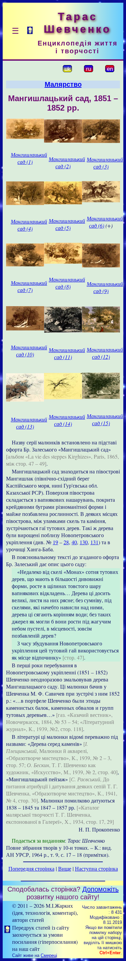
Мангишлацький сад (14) (67, 420)
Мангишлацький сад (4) (29, 225)
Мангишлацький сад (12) (105, 353)
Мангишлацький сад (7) (29, 286)
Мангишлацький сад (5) (67, 224)
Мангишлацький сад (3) (105, 163)
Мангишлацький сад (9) (105, 287)
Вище (64, 868)
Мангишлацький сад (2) (67, 162)
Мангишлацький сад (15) (105, 419)
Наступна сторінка (96, 868)
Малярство (63, 84)
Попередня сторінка (31, 868)
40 (74, 542)
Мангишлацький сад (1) (29, 158)
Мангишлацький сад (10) (29, 351)
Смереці (49, 955)
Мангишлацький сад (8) (67, 283)
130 (84, 542)
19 (55, 542)
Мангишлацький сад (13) (29, 423)
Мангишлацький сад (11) (67, 353)
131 (94, 542)
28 (66, 542)
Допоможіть (100, 889)
